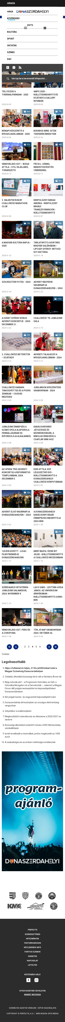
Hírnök (11, 3)
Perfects (32, 930)
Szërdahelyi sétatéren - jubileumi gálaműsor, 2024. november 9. (15, 590)
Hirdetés (32, 956)
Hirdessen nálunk (17, 10)
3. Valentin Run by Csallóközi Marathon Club (14, 203)
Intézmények (32, 939)
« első (9, 646)
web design (41, 1014)
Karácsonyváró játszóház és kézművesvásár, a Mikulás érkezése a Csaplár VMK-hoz (45, 433)
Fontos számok (32, 952)
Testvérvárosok (32, 943)
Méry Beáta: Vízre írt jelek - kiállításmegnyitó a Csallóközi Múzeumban (48, 554)
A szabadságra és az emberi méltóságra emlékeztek (30, 742)
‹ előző (15, 646)
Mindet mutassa (32, 995)
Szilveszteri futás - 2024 (16, 282)
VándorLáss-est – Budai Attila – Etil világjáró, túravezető (15, 167)
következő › (49, 646)
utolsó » (55, 646)
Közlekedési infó (32, 947)
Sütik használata (47, 1008)
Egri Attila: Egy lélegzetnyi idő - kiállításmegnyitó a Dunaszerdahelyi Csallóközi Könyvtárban (48, 475)
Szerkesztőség (32, 934)
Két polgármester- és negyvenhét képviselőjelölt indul (30, 697)
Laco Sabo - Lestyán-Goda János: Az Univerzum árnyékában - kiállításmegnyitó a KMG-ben (48, 593)
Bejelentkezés (56, 26)
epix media (53, 1014)
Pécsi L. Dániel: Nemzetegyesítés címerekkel (44, 167)
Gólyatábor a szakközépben (18, 711)
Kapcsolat (32, 961)
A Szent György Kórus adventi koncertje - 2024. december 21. (16, 321)
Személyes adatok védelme (22, 1008)
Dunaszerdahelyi (7, 67)
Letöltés (32, 965)
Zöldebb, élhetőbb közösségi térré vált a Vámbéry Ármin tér (33, 676)
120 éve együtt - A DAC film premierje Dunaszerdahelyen (14, 554)
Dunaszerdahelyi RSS (20, 67)
